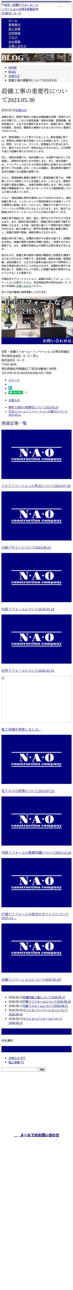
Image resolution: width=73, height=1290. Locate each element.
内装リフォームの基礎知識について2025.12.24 (36, 852)
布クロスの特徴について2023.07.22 (27, 791)
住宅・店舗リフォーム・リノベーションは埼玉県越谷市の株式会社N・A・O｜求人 (36, 1260)
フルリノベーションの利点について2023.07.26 (36, 486)
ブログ (13, 37)
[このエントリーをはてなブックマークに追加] (10, 388)
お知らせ (21, 110)
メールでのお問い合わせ (39, 1134)
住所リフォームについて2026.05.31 (27, 671)
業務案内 (15, 24)
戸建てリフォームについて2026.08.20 (47, 1001)
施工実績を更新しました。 (21, 729)
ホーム (13, 20)
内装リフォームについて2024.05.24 (27, 609)
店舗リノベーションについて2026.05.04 (31, 980)
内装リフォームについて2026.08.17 (45, 1006)
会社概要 (15, 41)
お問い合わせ (18, 46)
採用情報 (15, 33)
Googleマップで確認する (36, 1238)
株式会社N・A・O (36, 1219)
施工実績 (15, 29)
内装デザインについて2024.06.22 (26, 547)
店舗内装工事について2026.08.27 (44, 997)
